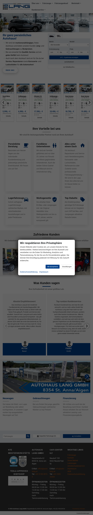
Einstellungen (67, 267)
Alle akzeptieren (52, 267)
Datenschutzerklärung (29, 272)
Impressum (43, 272)
